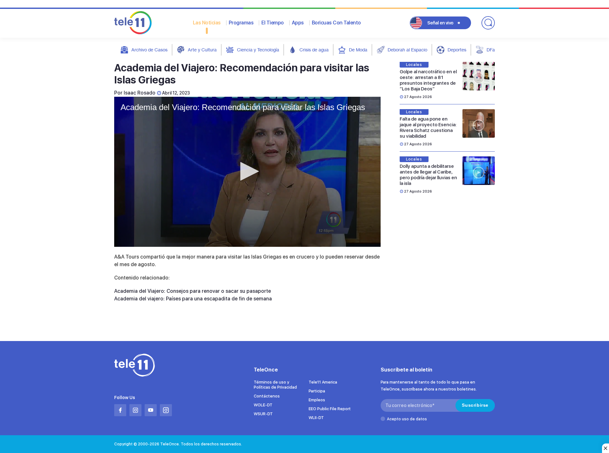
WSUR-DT (263, 413)
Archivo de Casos (149, 49)
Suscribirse (475, 405)
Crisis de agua (314, 49)
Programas (241, 23)
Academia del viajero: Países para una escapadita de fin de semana (193, 299)
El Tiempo (272, 23)
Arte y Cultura (202, 49)
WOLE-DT (263, 405)
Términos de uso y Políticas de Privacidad (275, 385)
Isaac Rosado (139, 93)
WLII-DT (316, 417)
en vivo (440, 22)
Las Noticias (207, 23)
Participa (317, 391)
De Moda (358, 49)
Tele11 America (323, 382)
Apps (298, 23)
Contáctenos (267, 396)
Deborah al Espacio (407, 49)
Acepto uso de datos (407, 419)
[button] (247, 171)
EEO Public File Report (330, 408)
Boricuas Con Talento (336, 23)
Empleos (317, 399)
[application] (247, 172)
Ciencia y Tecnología (258, 49)
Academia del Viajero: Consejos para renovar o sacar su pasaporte (192, 291)
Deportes (457, 49)
